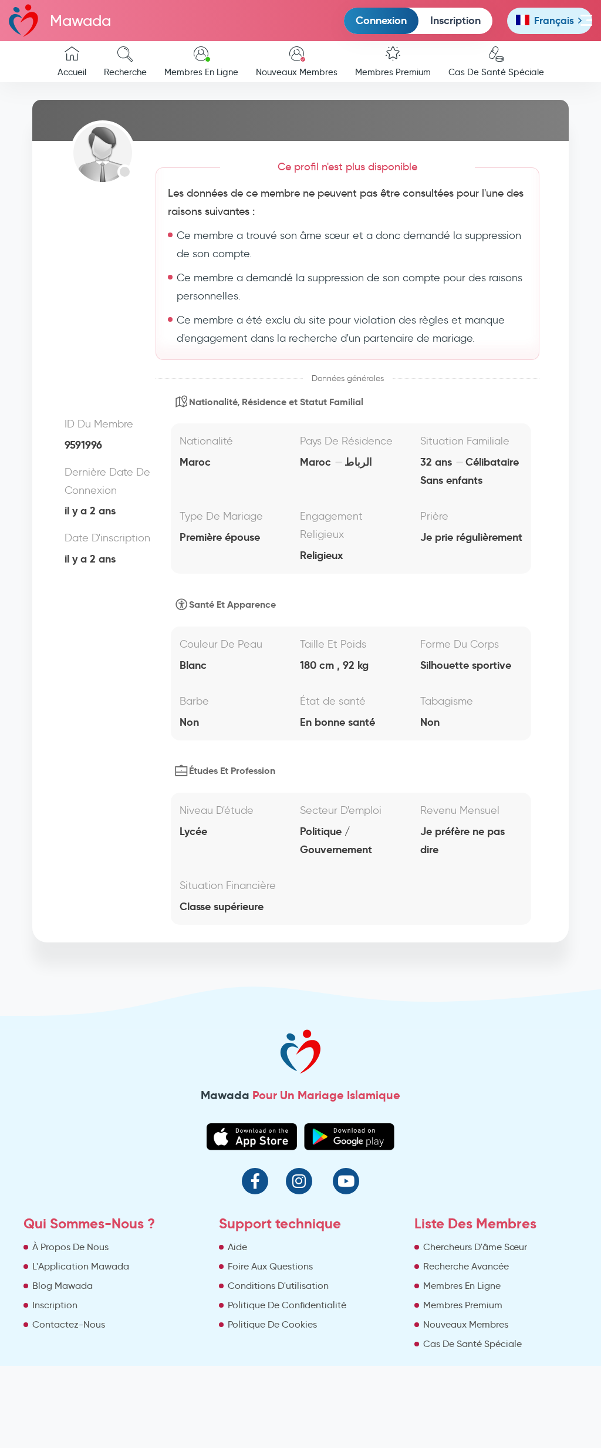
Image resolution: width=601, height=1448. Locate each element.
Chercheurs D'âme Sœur (475, 1246)
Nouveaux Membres (296, 72)
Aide (237, 1246)
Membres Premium (393, 72)
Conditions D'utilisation (278, 1285)
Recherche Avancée (466, 1266)
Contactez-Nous (68, 1324)
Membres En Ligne (201, 72)
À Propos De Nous (70, 1246)
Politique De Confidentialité (287, 1305)
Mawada (80, 20)
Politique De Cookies (272, 1324)
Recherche (125, 72)
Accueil (72, 72)
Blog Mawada (62, 1285)
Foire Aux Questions (270, 1266)
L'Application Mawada (80, 1266)
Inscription (455, 20)
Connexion (381, 20)
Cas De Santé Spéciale (496, 72)
